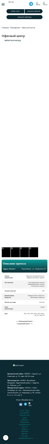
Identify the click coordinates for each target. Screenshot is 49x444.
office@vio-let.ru (27, 400)
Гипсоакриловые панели (36, 282)
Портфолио (15, 28)
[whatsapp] (30, 404)
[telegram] (25, 404)
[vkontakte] (20, 404)
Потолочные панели (37, 286)
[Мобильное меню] (3, 4)
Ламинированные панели (36, 284)
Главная (5, 28)
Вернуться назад (13, 40)
